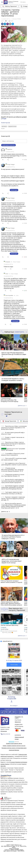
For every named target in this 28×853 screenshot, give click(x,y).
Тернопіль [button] (10, 2)
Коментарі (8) (5, 123)
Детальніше (4, 731)
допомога (4, 126)
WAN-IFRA (3, 766)
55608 (11, 21)
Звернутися (18, 722)
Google (4, 118)
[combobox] (20, 332)
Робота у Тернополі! (11, 6)
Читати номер (14, 664)
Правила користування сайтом (14, 743)
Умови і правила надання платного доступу (14, 745)
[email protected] (14, 848)
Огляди (17, 739)
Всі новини (23, 2)
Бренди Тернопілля (10, 421)
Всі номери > (14, 705)
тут (10, 760)
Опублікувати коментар (8, 145)
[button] (2, 2)
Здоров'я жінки (12, 126)
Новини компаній (19, 737)
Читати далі (14, 190)
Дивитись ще (22, 406)
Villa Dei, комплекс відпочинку (9, 625)
